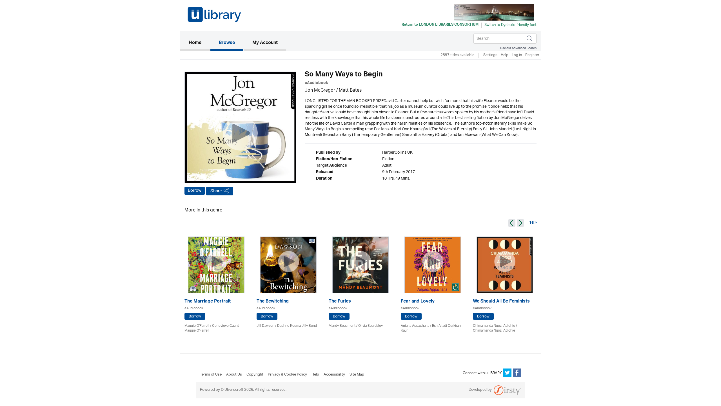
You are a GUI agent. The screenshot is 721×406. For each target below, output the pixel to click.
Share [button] (216, 191)
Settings (490, 55)
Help (504, 55)
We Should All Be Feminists (501, 301)
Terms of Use (211, 375)
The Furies (340, 301)
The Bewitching (273, 301)
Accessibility (334, 375)
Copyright (254, 375)
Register (532, 55)
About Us (234, 375)
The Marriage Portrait (207, 301)
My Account (265, 43)
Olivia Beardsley (370, 326)
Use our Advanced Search (518, 48)
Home (199, 43)
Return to (440, 25)
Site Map (357, 375)
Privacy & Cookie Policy (287, 375)
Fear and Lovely (418, 301)
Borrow (194, 191)
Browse (227, 43)
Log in (517, 55)
